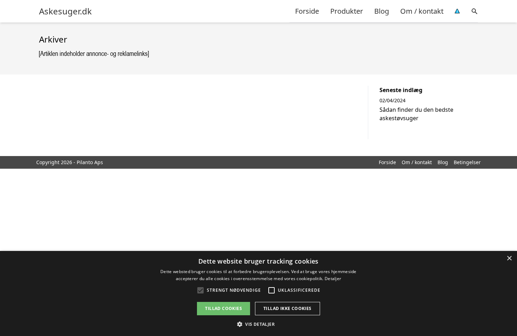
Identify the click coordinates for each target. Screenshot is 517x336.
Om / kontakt (421, 11)
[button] (258, 324)
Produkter (346, 11)
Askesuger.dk (65, 11)
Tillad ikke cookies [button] (287, 308)
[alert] (258, 293)
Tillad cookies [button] (223, 308)
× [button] (509, 258)
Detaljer (333, 279)
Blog (381, 11)
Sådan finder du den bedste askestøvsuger (416, 114)
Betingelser (467, 162)
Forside (307, 11)
